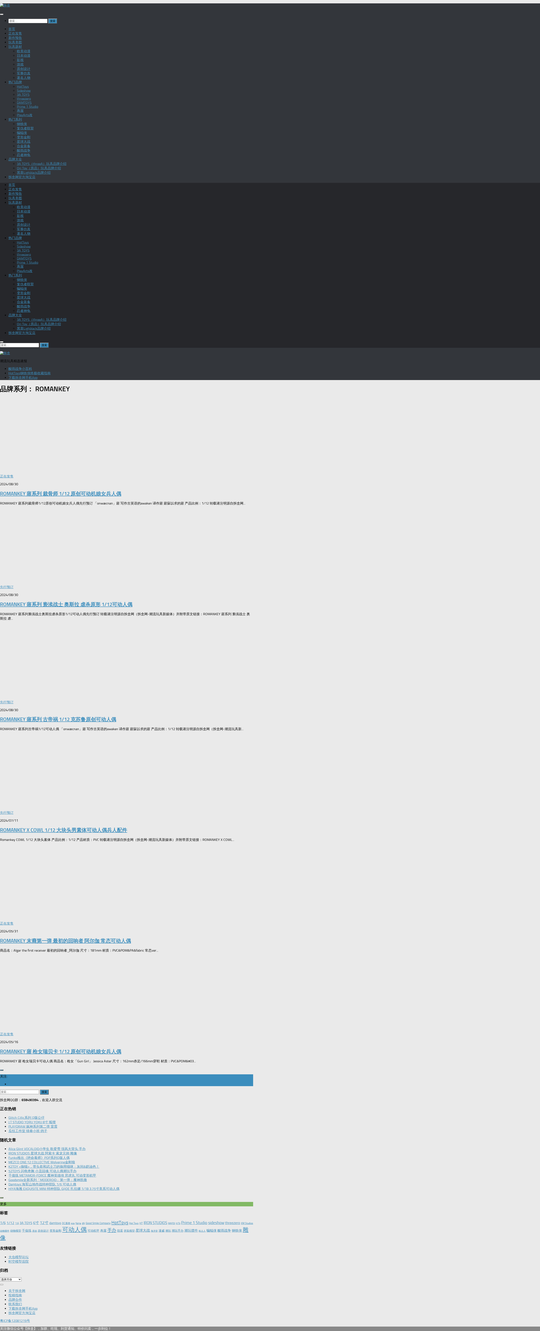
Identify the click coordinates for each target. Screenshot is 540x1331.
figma (78, 1223)
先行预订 (7, 587)
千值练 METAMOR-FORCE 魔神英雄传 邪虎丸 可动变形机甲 (52, 1175)
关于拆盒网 (16, 1291)
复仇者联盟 (25, 128)
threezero (24, 99)
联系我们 (15, 1304)
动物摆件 (4, 1231)
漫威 (162, 1230)
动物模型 (15, 1230)
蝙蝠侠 (22, 133)
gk (83, 1223)
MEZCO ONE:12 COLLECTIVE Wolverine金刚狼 (41, 1162)
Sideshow (24, 91)
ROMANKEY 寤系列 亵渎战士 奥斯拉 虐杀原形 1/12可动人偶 (66, 604)
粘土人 (202, 1231)
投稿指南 (15, 1295)
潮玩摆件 (191, 1231)
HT (141, 1223)
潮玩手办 (178, 1230)
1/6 (3, 1223)
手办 (111, 1230)
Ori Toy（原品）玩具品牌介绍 (39, 168)
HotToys (23, 87)
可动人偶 (74, 1229)
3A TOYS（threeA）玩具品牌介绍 (41, 164)
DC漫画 (66, 1223)
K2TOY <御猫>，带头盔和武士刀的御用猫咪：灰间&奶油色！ (53, 1167)
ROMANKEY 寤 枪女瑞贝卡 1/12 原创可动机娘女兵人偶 (60, 1051)
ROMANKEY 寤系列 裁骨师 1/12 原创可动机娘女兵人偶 (60, 494)
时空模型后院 (18, 1262)
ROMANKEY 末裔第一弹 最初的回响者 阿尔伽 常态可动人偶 (65, 941)
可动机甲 (93, 1231)
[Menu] (1, 14)
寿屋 (20, 111)
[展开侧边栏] (1, 1070)
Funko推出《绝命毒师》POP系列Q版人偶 (39, 1158)
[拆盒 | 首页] (5, 5)
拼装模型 (129, 1230)
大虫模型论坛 (18, 1257)
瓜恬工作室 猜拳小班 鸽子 (27, 1131)
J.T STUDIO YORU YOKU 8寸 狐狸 (32, 1122)
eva (73, 1223)
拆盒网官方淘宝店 (21, 177)
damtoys (55, 1223)
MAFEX (171, 1223)
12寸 (44, 1222)
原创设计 (23, 69)
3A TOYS (23, 95)
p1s (178, 1223)
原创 (34, 1231)
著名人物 (23, 78)
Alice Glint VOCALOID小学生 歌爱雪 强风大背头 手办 (47, 1149)
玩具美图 (15, 42)
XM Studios (247, 1223)
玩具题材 (15, 47)
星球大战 (23, 142)
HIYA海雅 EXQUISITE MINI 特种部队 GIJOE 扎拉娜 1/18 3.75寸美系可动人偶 (63, 1189)
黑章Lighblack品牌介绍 (34, 173)
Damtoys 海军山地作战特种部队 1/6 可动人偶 (42, 1184)
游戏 (20, 64)
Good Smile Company (98, 1223)
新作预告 (15, 38)
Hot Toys (134, 1223)
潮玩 (168, 1230)
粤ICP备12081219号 (15, 1321)
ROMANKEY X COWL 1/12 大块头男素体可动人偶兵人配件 (63, 830)
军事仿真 (23, 73)
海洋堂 (154, 1231)
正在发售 (15, 33)
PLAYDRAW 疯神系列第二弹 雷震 (32, 1127)
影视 (20, 60)
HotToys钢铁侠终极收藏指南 (29, 373)
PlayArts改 (24, 115)
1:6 (17, 1223)
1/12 (10, 1223)
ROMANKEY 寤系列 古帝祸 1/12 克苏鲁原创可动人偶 (58, 719)
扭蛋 (120, 1230)
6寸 (36, 1222)
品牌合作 (15, 1300)
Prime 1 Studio (27, 107)
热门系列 (15, 119)
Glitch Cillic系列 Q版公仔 (26, 1118)
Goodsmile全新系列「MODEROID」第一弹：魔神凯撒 (47, 1180)
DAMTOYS (24, 103)
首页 (11, 29)
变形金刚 (23, 137)
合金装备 (23, 146)
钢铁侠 (22, 124)
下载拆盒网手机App (23, 378)
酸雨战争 (23, 150)
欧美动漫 (23, 51)
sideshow (216, 1222)
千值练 (26, 1231)
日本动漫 (23, 56)
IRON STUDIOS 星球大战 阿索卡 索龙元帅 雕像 (42, 1153)
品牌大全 (15, 159)
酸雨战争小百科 (20, 369)
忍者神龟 (23, 155)
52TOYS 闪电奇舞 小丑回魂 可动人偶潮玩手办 (42, 1171)
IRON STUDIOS (155, 1222)
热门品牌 (15, 82)
